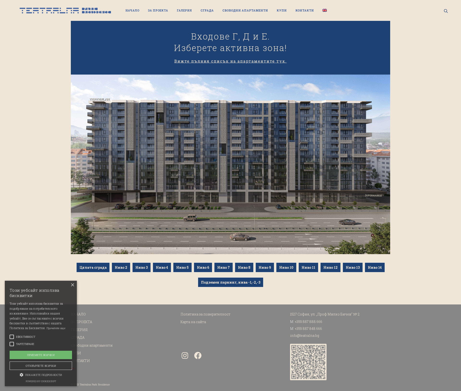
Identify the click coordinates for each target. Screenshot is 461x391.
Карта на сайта (193, 322)
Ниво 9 (265, 267)
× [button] (72, 285)
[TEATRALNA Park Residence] (65, 11)
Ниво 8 (244, 267)
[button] (41, 374)
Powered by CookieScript (41, 381)
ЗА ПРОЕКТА (158, 10)
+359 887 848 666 (308, 328)
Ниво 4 (162, 267)
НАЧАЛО (132, 10)
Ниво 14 (375, 267)
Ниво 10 (286, 267)
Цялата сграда (93, 267)
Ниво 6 (203, 267)
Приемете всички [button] (41, 355)
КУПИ (282, 10)
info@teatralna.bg (304, 335)
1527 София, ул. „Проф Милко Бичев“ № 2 (325, 314)
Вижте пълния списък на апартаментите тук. (230, 61)
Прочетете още (56, 328)
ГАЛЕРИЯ (184, 10)
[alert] (41, 333)
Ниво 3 (141, 267)
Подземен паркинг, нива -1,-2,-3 (230, 282)
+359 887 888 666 (308, 321)
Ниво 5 (182, 267)
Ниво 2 (121, 267)
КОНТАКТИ (304, 10)
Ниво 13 (353, 267)
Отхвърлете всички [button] (41, 366)
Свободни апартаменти (245, 10)
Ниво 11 (308, 267)
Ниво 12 (330, 267)
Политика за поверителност (205, 314)
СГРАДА (207, 10)
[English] (324, 10)
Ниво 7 (223, 267)
